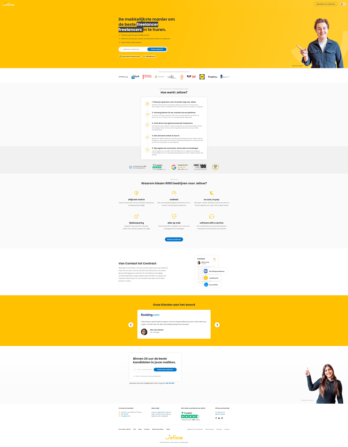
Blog (139, 429)
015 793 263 (170, 383)
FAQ (134, 429)
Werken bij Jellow (157, 429)
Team (168, 429)
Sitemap (219, 429)
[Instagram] (222, 418)
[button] (343, 4)
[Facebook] (216, 418)
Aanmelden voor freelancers (325, 4)
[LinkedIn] (219, 418)
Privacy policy (209, 429)
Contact (147, 429)
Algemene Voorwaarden (195, 429)
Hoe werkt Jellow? (125, 429)
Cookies (226, 429)
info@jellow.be (125, 416)
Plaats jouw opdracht (165, 370)
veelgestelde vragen (163, 412)
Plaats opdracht (157, 49)
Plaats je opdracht (174, 239)
